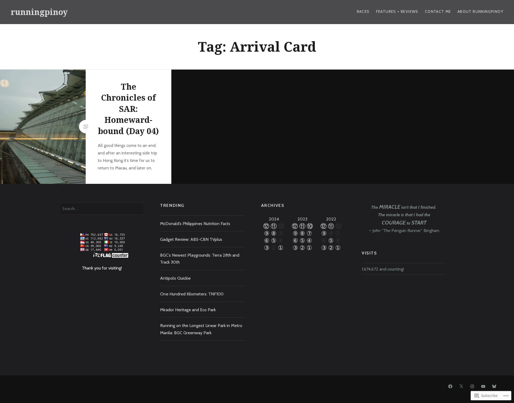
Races (363, 11)
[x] (461, 386)
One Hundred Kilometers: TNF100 (192, 293)
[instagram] (472, 386)
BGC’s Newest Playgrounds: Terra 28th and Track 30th (199, 258)
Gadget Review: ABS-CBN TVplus (191, 239)
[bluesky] (494, 386)
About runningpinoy (480, 11)
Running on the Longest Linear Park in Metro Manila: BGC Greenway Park (201, 329)
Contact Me (438, 11)
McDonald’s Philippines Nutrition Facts (195, 223)
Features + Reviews (397, 11)
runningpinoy (39, 11)
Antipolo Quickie (175, 278)
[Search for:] (101, 208)
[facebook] (450, 386)
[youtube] (483, 386)
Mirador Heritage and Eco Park (188, 309)
